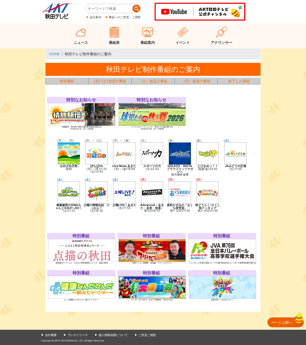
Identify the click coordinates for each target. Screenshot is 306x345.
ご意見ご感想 (147, 335)
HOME (54, 54)
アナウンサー (221, 42)
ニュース (81, 42)
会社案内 (95, 17)
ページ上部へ (282, 322)
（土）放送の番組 (153, 81)
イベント (183, 42)
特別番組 (67, 81)
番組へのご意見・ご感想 (125, 17)
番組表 (114, 42)
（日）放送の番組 (196, 81)
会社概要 (51, 335)
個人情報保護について (113, 335)
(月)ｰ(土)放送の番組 (110, 81)
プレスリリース (77, 335)
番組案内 (147, 42)
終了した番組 (239, 81)
